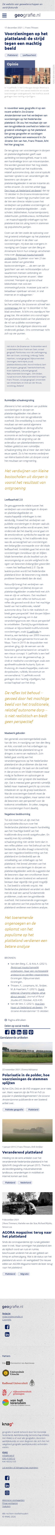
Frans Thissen (31, 27)
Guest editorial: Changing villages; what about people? (28, 993)
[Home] (27, 15)
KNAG (5, 1452)
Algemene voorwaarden (13, 1500)
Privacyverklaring (10, 1503)
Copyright (6, 1319)
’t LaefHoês (33, 631)
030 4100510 (8, 1458)
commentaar (12, 307)
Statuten (6, 1506)
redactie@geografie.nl (12, 1316)
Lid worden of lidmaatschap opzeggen (20, 1467)
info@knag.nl (8, 1455)
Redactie (6, 1313)
